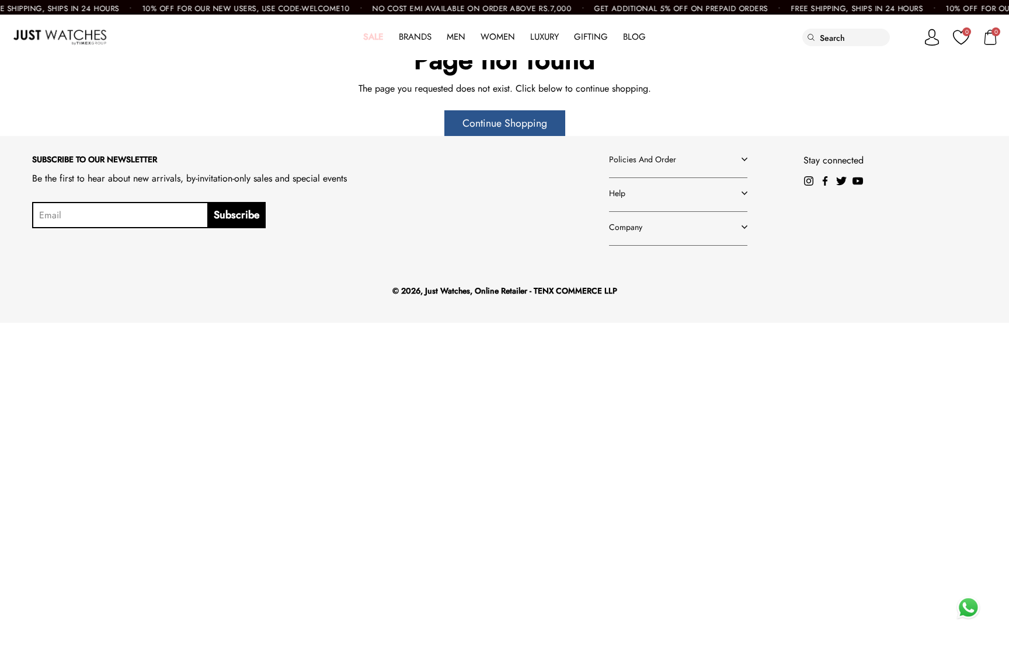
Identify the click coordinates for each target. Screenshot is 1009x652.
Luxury (544, 36)
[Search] (811, 37)
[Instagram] (808, 181)
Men (456, 36)
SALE (373, 36)
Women (498, 36)
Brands (415, 36)
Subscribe (237, 214)
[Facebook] (825, 181)
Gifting (591, 36)
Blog (634, 36)
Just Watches (447, 291)
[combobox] (854, 38)
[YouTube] (858, 181)
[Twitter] (841, 181)
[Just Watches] (60, 37)
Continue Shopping (504, 123)
